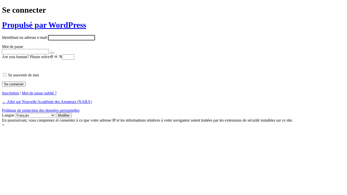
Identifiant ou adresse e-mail (24, 37)
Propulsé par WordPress (44, 24)
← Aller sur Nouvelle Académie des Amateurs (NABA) (47, 102)
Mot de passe (12, 46)
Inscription (10, 93)
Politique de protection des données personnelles (41, 110)
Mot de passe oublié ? (39, 93)
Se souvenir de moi (23, 75)
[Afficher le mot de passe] (52, 53)
